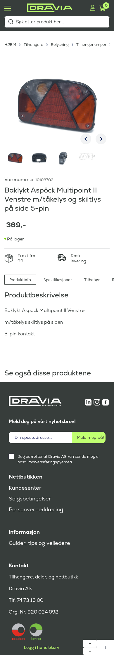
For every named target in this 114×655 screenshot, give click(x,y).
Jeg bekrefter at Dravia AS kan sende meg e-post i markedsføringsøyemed (59, 459)
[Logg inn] (92, 8)
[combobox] (57, 22)
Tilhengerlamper (91, 44)
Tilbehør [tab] (92, 280)
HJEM (10, 44)
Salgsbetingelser (30, 498)
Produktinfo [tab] (20, 280)
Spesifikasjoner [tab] (58, 280)
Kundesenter (25, 488)
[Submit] (10, 21)
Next (101, 139)
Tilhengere (33, 44)
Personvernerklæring (36, 509)
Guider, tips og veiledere (39, 543)
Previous (85, 139)
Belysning (60, 44)
